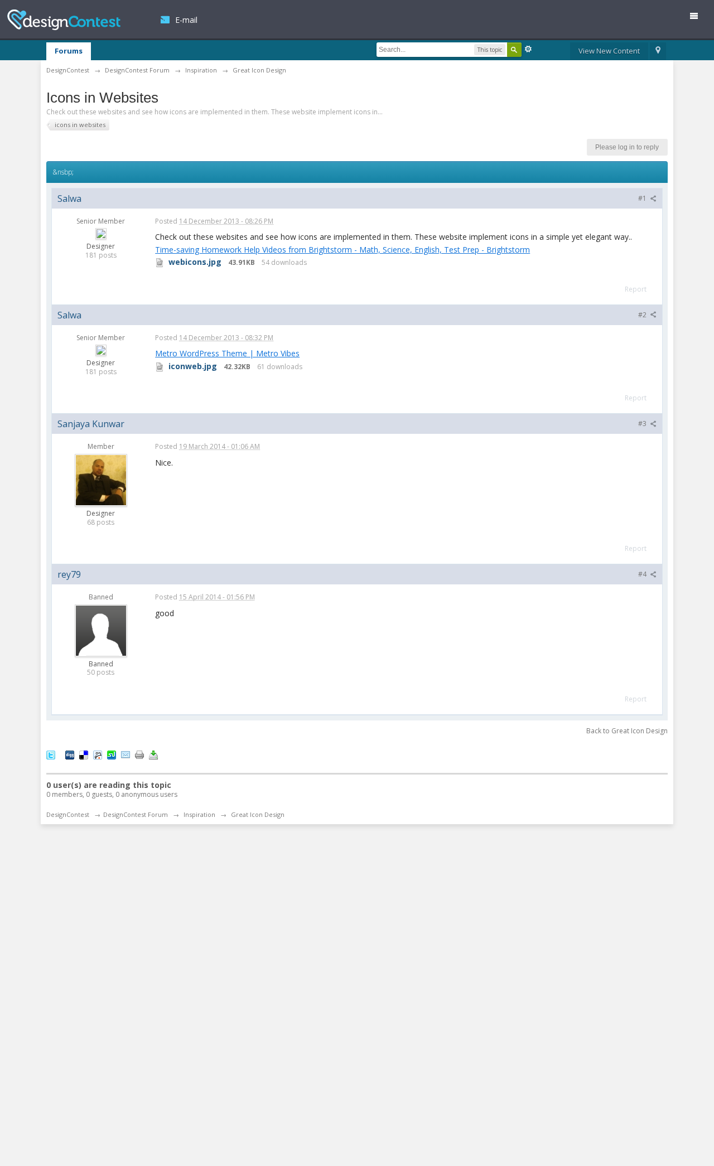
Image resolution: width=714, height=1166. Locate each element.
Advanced (528, 49)
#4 (643, 574)
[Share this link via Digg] (69, 754)
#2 (643, 315)
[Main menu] (698, 18)
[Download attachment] (159, 262)
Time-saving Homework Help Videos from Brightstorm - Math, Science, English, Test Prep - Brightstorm (342, 249)
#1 (643, 198)
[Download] (153, 754)
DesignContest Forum (135, 814)
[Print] (139, 754)
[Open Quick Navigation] (658, 51)
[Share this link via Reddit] (97, 754)
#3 (643, 423)
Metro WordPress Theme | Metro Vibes (227, 353)
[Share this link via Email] (125, 754)
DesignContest (63, 19)
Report (636, 289)
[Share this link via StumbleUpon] (111, 754)
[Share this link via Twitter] (50, 754)
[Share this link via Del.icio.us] (83, 754)
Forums (69, 51)
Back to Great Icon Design (627, 731)
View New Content (609, 51)
